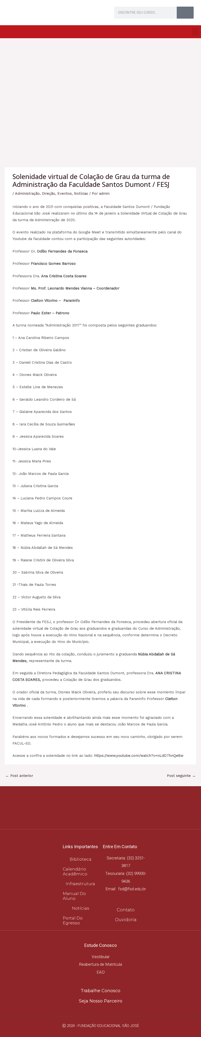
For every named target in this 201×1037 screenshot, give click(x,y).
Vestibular (101, 956)
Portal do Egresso (73, 920)
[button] (195, 32)
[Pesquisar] (185, 13)
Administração (27, 193)
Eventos (64, 193)
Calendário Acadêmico (75, 871)
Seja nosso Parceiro (100, 1001)
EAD (101, 972)
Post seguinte (181, 775)
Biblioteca (80, 859)
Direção (48, 193)
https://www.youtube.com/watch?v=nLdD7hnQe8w (138, 755)
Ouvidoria (126, 919)
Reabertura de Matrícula (100, 964)
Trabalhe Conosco (100, 990)
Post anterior (19, 775)
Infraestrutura (80, 883)
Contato (126, 910)
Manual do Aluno (74, 896)
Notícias (81, 193)
